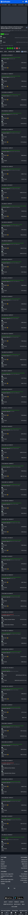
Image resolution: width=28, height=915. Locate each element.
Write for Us (17, 904)
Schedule (6, 914)
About (5, 902)
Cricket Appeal (24, 878)
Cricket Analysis (23, 880)
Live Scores (4, 4)
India (2, 859)
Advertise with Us (8, 904)
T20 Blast (3, 883)
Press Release (24, 874)
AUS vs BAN (20, 4)
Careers (22, 902)
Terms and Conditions (5, 910)
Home (2, 914)
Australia (3, 861)
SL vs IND (14, 4)
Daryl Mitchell (24, 868)
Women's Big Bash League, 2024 (7, 30)
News (9, 4)
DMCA (23, 904)
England (2, 864)
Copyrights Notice (23, 910)
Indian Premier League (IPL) (7, 874)
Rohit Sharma (24, 861)
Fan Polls (25, 882)
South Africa (3, 868)
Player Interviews (23, 876)
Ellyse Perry (11, 45)
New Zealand (4, 866)
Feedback (16, 902)
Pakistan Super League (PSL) (7, 879)
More (26, 914)
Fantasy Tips (21, 914)
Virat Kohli (25, 866)
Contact (10, 902)
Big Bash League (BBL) (5, 881)
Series (15, 914)
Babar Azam (24, 864)
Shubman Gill (24, 859)
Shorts (11, 914)
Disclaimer (14, 906)
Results (18, 51)
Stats (5, 51)
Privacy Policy (15, 910)
